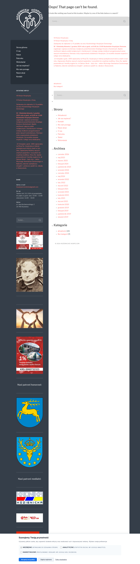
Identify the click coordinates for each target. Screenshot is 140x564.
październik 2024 (64, 167)
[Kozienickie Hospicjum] (29, 21)
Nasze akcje (20, 73)
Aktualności (62, 115)
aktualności (57, 83)
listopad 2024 (63, 164)
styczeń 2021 (63, 201)
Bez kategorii (58, 86)
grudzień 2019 (63, 208)
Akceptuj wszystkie (28, 559)
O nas (18, 51)
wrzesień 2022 (63, 179)
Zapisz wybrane (46, 559)
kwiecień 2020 (63, 204)
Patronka (19, 58)
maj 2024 (61, 176)
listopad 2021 (63, 189)
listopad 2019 (63, 211)
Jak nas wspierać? (23, 66)
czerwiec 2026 (63, 154)
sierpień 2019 (63, 217)
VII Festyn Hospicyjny (23, 96)
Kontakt (19, 77)
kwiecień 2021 (63, 195)
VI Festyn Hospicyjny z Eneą (25, 100)
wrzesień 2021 (63, 192)
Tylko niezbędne (61, 559)
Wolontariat (20, 62)
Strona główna (21, 47)
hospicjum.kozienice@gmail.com (27, 187)
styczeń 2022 (63, 186)
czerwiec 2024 (63, 173)
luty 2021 (61, 198)
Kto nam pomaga (22, 69)
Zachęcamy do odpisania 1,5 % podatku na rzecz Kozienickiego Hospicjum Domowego (29, 107)
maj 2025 (61, 157)
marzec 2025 (63, 161)
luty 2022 (61, 182)
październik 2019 (64, 214)
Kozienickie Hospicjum (70, 243)
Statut (18, 55)
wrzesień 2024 (63, 170)
